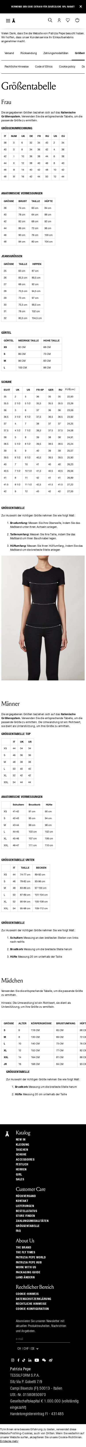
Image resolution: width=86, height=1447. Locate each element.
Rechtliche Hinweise (16, 67)
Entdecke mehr (9, 1441)
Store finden (25, 1215)
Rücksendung (29, 53)
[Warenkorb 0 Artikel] (78, 20)
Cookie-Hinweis (27, 1294)
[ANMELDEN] (59, 20)
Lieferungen (25, 1206)
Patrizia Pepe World (31, 1257)
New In (21, 1139)
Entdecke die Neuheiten (43, 5)
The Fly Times (25, 1252)
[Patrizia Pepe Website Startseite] (13, 21)
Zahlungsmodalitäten (55, 53)
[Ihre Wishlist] (68, 20)
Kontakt (22, 1201)
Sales (20, 1179)
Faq (18, 1230)
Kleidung (22, 1144)
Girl (19, 1174)
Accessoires (25, 1159)
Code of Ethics (43, 67)
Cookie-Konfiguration (32, 1308)
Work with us (26, 1267)
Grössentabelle (28, 1226)
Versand (9, 53)
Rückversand (26, 1196)
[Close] (81, 7)
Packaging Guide (28, 1272)
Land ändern (25, 1277)
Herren (21, 1169)
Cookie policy (67, 67)
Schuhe (21, 1154)
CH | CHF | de (26, 1349)
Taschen (22, 1149)
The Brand (23, 1247)
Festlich (22, 1164)
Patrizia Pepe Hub (29, 1262)
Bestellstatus (26, 1211)
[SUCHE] (50, 20)
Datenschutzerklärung (33, 1299)
